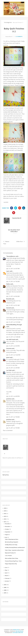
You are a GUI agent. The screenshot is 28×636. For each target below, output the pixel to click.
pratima (8, 399)
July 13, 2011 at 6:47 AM (12, 268)
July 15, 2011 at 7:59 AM (12, 428)
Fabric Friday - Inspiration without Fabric (14, 550)
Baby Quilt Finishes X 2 (10, 552)
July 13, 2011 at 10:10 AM (13, 322)
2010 (5, 584)
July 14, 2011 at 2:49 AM (12, 368)
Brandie (8, 299)
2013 (5, 516)
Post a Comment (8, 430)
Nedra (8, 284)
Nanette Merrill (16, 218)
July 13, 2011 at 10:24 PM (13, 355)
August (6, 534)
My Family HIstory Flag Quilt (11, 542)
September (7, 531)
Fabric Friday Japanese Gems (11, 539)
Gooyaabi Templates (18, 632)
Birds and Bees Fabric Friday (11, 558)
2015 (5, 510)
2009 (5, 587)
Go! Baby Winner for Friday (11, 544)
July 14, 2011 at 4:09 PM (12, 396)
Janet (8, 357)
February (7, 578)
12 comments (18, 36)
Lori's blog (20, 68)
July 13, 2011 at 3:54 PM (12, 346)
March (6, 575)
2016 (5, 508)
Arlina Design (19, 631)
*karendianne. (10, 256)
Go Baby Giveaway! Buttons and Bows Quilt (15, 547)
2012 (5, 519)
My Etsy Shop (6, 474)
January (7, 581)
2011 (5, 521)
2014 (5, 513)
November (7, 526)
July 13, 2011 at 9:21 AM (12, 305)
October (7, 529)
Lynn (7, 271)
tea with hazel (10, 339)
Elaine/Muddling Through (14, 324)
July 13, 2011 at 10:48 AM (13, 337)
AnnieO (8, 308)
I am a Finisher (8, 555)
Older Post (19, 241)
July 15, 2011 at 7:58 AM (12, 417)
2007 (5, 592)
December (7, 523)
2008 (5, 590)
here (12, 114)
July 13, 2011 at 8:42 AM (12, 296)
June (6, 567)
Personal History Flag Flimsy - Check (13, 561)
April (6, 572)
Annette (8, 348)
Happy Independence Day (11, 563)
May (6, 570)
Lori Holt (9, 370)
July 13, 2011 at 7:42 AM (12, 281)
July (6, 537)
